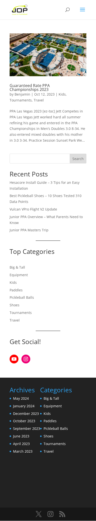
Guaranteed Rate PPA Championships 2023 (30, 87)
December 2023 (26, 413)
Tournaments (21, 100)
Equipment (19, 275)
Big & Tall (17, 267)
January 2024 (23, 406)
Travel (39, 100)
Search (78, 158)
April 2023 (21, 443)
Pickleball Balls (22, 297)
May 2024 (21, 398)
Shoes (14, 305)
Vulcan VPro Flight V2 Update (33, 209)
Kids (62, 94)
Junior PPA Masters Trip (29, 230)
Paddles (16, 290)
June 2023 (21, 436)
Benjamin (22, 94)
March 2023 (22, 451)
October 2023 (24, 421)
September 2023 (26, 428)
